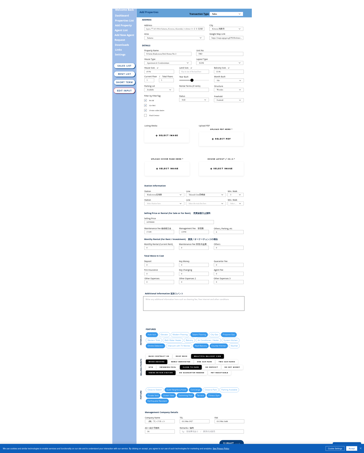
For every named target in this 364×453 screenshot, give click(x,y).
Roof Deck (181, 356)
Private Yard (153, 395)
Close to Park (191, 367)
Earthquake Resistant (157, 401)
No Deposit (211, 367)
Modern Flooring (180, 334)
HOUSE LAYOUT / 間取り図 (220, 159)
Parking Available (229, 389)
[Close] (360, 448)
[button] (166, 136)
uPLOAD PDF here (220, 129)
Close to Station (155, 389)
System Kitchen (231, 340)
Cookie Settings (335, 448)
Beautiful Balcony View (207, 356)
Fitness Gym (214, 395)
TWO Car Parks (227, 362)
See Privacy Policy (221, 448)
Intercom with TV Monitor (179, 345)
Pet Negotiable (219, 373)
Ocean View (168, 395)
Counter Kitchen (218, 345)
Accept (352, 448)
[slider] (192, 80)
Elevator (164, 334)
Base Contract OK (159, 356)
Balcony (189, 340)
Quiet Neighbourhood (176, 389)
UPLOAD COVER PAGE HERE (166, 159)
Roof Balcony (201, 345)
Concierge (195, 389)
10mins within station (161, 373)
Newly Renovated (180, 362)
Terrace (200, 395)
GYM (151, 367)
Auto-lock (152, 334)
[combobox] (174, 29)
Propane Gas (229, 334)
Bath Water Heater (173, 340)
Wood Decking (157, 362)
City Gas (214, 334)
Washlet (234, 345)
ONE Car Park (204, 362)
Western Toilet (154, 340)
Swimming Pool (168, 367)
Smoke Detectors (155, 345)
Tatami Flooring (199, 334)
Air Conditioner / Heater (208, 340)
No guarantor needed (191, 373)
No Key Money (232, 367)
